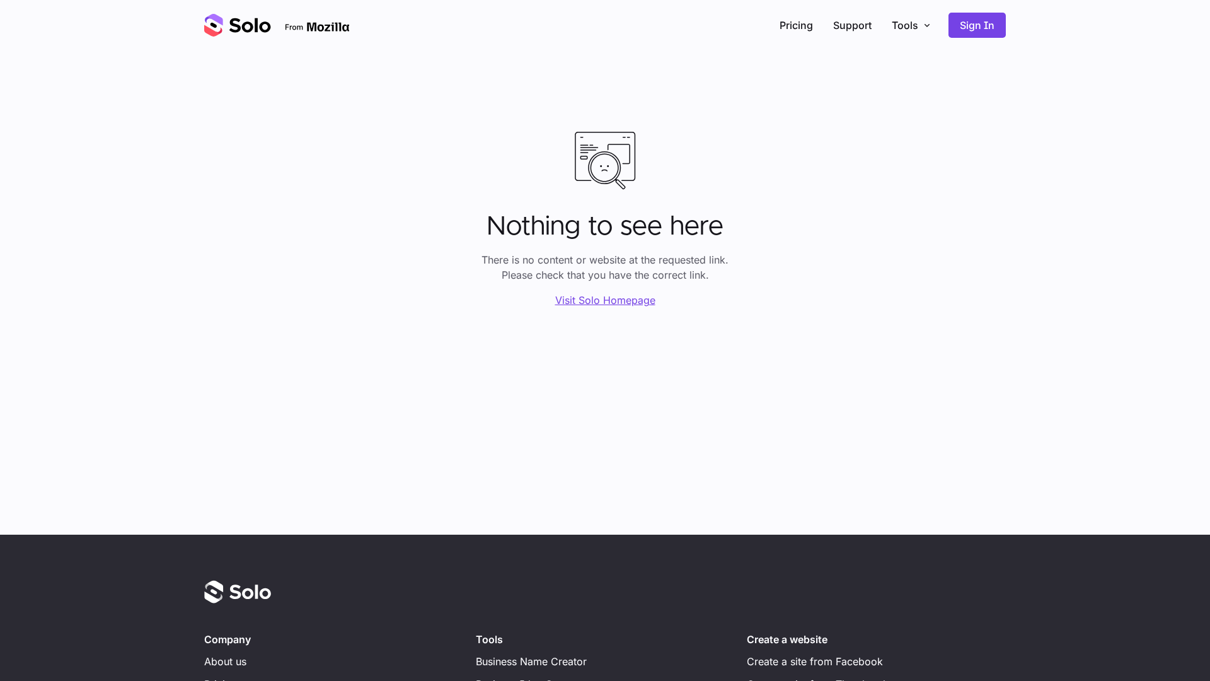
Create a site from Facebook (815, 661)
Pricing (796, 25)
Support (852, 25)
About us (225, 661)
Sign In (977, 25)
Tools (905, 25)
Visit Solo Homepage (605, 300)
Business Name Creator (531, 661)
